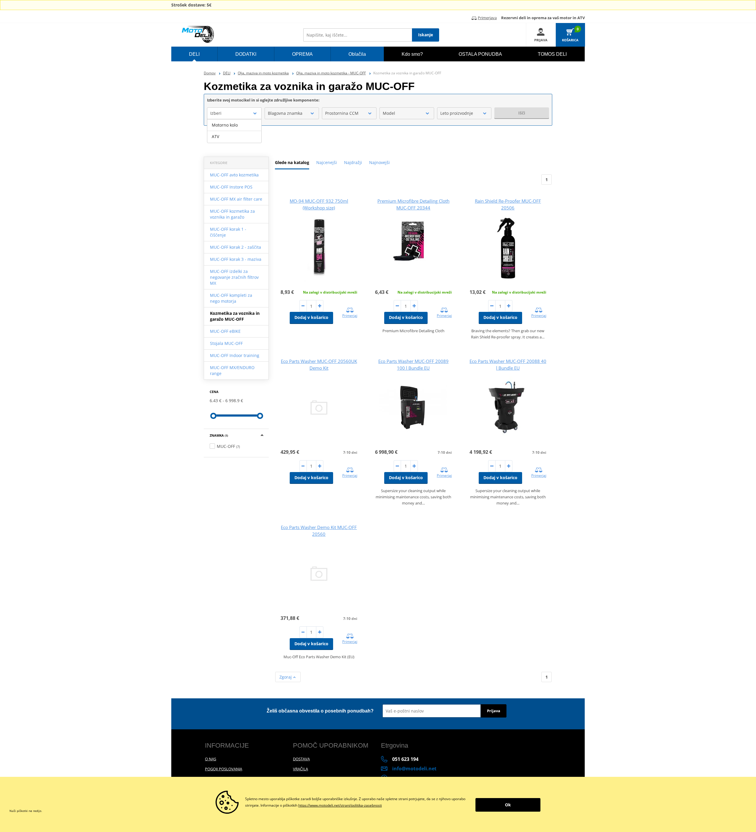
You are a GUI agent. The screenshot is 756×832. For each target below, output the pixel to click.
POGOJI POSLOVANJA (223, 769)
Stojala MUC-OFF (226, 343)
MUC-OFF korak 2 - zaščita (235, 247)
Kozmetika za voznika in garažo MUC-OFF (235, 316)
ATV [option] (215, 136)
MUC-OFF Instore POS (231, 187)
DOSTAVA (301, 758)
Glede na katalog (292, 162)
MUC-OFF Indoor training (234, 355)
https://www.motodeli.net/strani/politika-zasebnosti (340, 805)
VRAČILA (300, 769)
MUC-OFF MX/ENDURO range (232, 370)
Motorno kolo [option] (225, 125)
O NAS (210, 758)
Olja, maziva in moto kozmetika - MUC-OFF (331, 73)
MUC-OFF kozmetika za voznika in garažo (232, 214)
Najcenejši (326, 162)
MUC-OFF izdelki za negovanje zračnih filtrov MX (234, 277)
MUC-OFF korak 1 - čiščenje (228, 232)
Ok (508, 805)
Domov (210, 73)
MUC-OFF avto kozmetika (234, 175)
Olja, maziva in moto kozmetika (263, 73)
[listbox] (234, 131)
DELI (226, 73)
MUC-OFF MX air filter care (236, 199)
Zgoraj (286, 677)
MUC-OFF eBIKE (225, 331)
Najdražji (353, 162)
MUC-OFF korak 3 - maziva (235, 259)
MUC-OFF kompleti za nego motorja (231, 298)
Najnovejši (379, 162)
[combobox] (234, 113)
